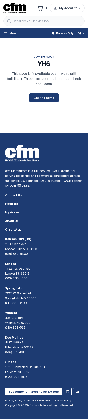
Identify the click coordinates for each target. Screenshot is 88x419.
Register (11, 204)
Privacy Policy (13, 400)
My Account (14, 212)
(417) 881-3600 (16, 303)
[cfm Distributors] (14, 8)
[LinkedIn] (68, 391)
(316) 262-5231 (16, 327)
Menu (13, 33)
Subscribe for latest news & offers (34, 392)
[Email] (77, 391)
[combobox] (44, 21)
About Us (12, 221)
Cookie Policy (63, 400)
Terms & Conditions (38, 400)
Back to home (44, 98)
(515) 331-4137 (15, 352)
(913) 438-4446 (16, 278)
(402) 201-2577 (16, 377)
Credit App (13, 229)
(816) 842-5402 (16, 254)
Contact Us (13, 195)
